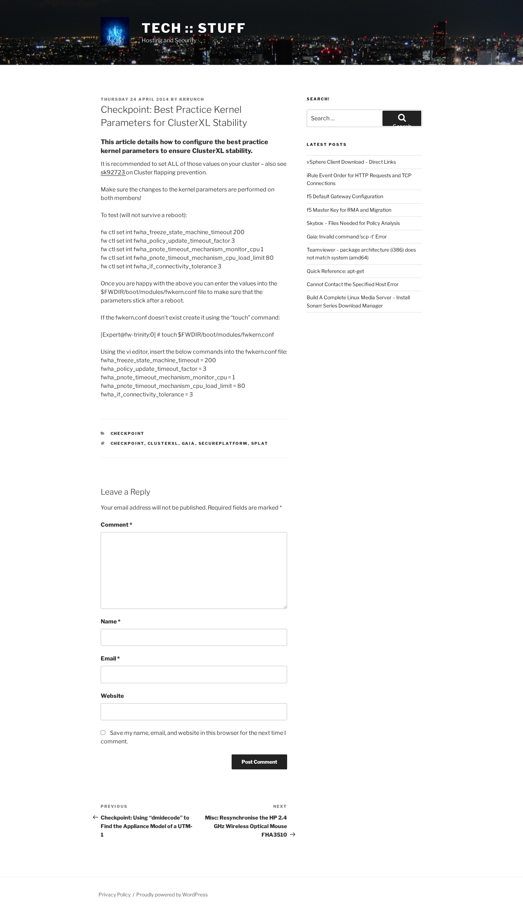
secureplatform (223, 443)
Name (111, 621)
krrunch (191, 99)
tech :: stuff (194, 28)
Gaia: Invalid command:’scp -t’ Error (347, 236)
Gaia (188, 443)
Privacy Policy (115, 894)
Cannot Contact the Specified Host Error (352, 284)
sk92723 (113, 172)
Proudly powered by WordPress (172, 894)
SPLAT (260, 443)
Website (112, 696)
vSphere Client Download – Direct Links (351, 162)
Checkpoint (127, 443)
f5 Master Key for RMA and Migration (349, 210)
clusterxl (163, 443)
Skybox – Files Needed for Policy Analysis (353, 223)
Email (110, 658)
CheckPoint (128, 433)
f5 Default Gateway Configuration (345, 196)
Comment (116, 524)
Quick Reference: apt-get (335, 271)
